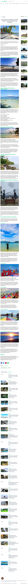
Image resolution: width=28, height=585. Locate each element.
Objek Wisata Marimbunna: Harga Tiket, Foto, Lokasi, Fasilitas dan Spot (13, 556)
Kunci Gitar (14, 583)
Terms (12, 583)
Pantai (9, 367)
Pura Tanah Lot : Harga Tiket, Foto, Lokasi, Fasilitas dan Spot (13, 490)
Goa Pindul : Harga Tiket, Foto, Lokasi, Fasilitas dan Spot (12, 463)
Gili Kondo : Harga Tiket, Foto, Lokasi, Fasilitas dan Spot (12, 563)
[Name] (25, 1)
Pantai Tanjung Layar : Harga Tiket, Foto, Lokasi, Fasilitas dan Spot (12, 536)
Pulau (20, 3)
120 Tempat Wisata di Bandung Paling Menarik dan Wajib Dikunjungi (13, 543)
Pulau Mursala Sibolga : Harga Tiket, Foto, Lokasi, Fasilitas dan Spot (12, 470)
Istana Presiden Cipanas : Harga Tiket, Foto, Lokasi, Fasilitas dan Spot (12, 510)
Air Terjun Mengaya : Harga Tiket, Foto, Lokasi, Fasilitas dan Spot (13, 389)
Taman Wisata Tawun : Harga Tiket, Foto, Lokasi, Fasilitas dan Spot (12, 396)
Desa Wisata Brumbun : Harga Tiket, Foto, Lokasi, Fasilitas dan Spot (12, 422)
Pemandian (13, 3)
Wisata (25, 3)
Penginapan (17, 3)
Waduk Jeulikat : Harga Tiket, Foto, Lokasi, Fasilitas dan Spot (13, 516)
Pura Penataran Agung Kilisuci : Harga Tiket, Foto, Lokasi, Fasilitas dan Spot (12, 476)
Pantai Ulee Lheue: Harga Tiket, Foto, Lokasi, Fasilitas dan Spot (13, 376)
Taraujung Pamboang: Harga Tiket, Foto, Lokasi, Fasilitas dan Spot (12, 569)
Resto (23, 3)
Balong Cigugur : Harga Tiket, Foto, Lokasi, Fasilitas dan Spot (13, 429)
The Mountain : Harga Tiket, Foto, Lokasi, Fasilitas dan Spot (13, 456)
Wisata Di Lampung (4, 367)
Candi (5, 3)
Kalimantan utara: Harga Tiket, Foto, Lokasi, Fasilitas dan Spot (13, 523)
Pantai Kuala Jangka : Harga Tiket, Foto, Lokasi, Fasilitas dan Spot (13, 416)
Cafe (3, 3)
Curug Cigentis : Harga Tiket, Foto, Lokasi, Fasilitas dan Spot (13, 529)
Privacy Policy (8, 583)
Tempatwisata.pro (24, 583)
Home (1, 3)
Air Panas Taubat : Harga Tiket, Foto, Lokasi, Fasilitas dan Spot (13, 409)
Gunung (11, 3)
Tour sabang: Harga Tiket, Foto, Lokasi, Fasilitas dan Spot (13, 549)
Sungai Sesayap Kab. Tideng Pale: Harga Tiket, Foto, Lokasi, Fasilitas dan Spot (13, 483)
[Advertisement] (14, 10)
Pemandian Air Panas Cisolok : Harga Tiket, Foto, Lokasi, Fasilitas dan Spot (13, 503)
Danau (8, 3)
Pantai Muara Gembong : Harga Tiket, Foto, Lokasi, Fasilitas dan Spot (12, 496)
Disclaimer (4, 583)
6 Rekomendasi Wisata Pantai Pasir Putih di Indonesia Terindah (12, 450)
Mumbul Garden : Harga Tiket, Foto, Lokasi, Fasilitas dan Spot (13, 402)
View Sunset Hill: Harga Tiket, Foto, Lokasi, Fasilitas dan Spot (13, 443)
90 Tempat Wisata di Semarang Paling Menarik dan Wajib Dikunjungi (12, 382)
